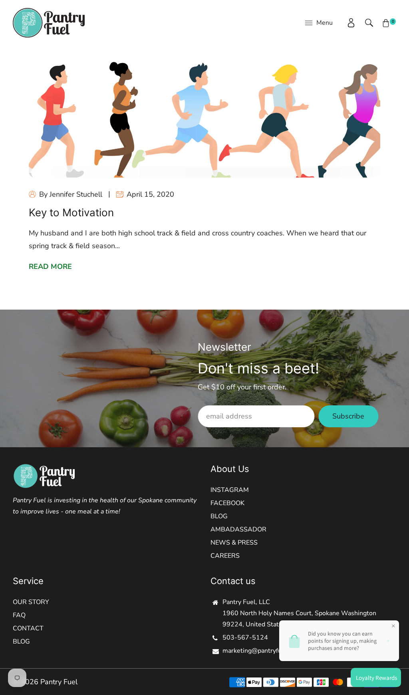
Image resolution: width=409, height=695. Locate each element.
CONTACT (28, 628)
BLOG (219, 516)
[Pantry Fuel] (49, 22)
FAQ (19, 615)
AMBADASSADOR (238, 529)
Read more (50, 266)
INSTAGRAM (229, 490)
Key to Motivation (71, 212)
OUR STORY (31, 602)
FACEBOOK (227, 503)
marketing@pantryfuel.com (261, 650)
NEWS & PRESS (234, 542)
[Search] (365, 23)
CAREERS (225, 555)
